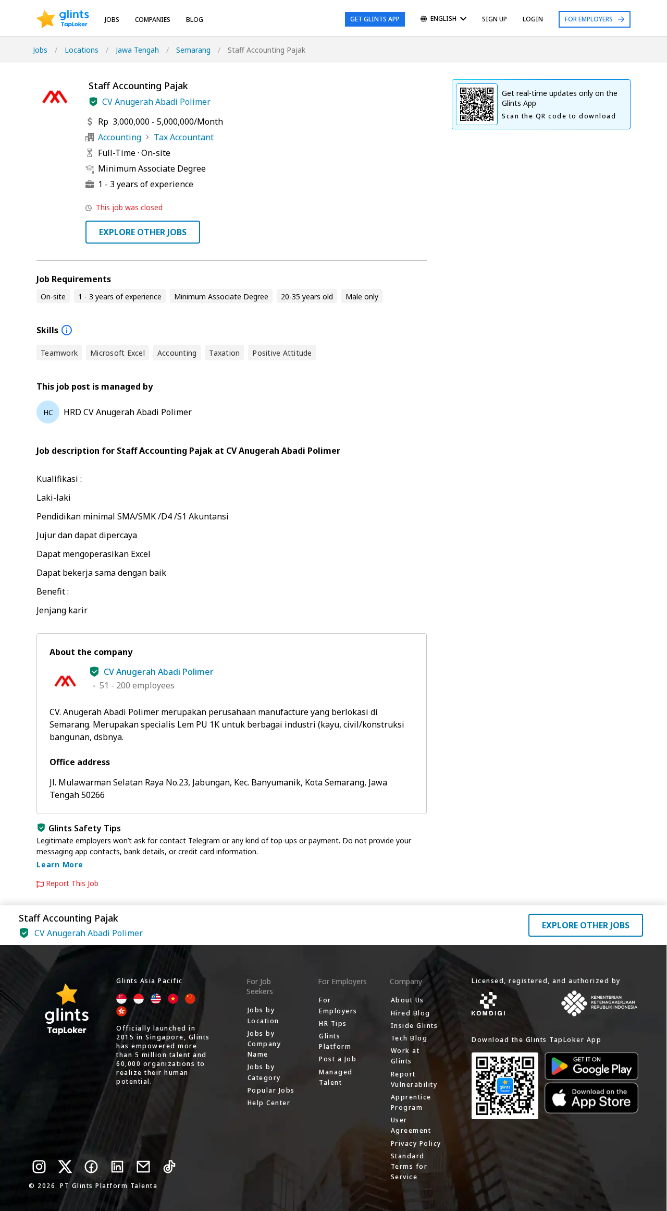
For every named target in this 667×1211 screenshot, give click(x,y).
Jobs (112, 19)
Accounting (119, 137)
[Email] (143, 1166)
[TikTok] (169, 1166)
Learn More (59, 864)
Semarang (193, 50)
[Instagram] (39, 1166)
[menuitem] (443, 19)
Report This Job (72, 883)
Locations (81, 50)
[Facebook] (91, 1166)
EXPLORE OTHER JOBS (143, 232)
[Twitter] (65, 1166)
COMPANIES (152, 19)
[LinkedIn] (117, 1166)
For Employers (589, 19)
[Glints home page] (62, 19)
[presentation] (62, 19)
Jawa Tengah (137, 50)
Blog (194, 19)
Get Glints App (375, 19)
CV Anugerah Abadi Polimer (156, 101)
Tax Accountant (184, 137)
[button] (93, 101)
